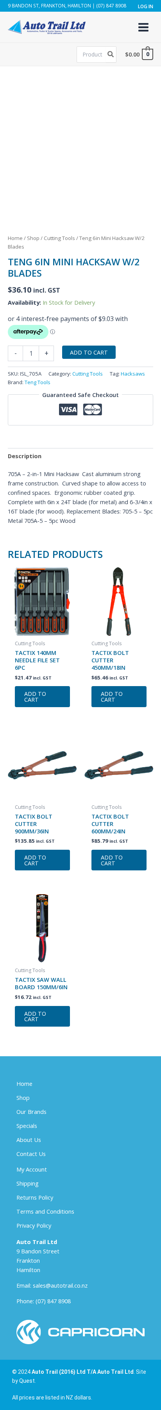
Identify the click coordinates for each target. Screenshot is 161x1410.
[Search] (111, 54)
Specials (26, 1125)
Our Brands (31, 1111)
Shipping (27, 1183)
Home (15, 238)
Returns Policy (34, 1197)
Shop (33, 238)
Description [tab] (24, 456)
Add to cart (89, 352)
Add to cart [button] (35, 696)
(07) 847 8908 (53, 1301)
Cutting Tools (59, 238)
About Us (28, 1140)
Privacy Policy (33, 1225)
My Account (31, 1169)
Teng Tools (37, 382)
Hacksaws (133, 373)
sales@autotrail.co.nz (60, 1285)
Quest (27, 1381)
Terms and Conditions (45, 1211)
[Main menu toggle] (143, 27)
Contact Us (31, 1154)
